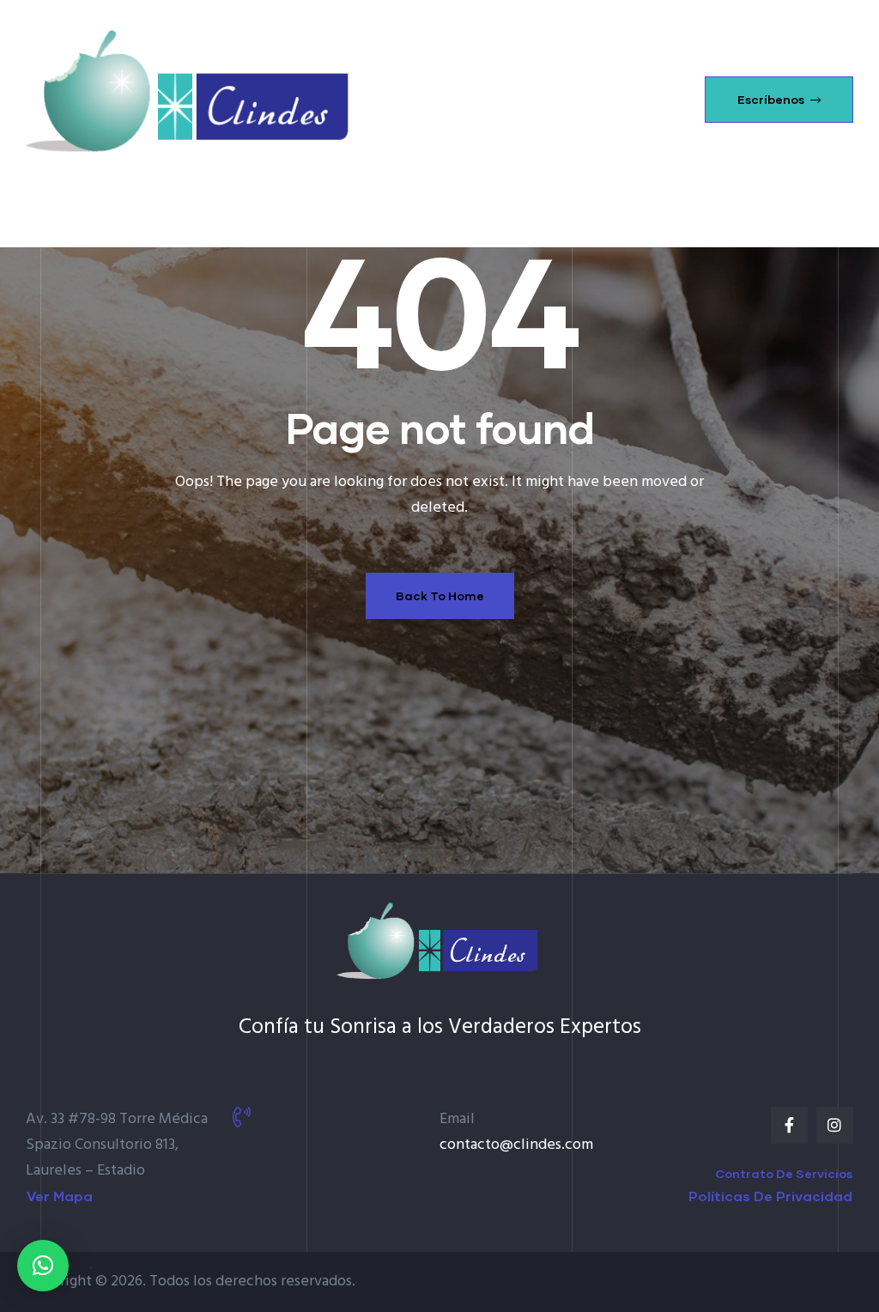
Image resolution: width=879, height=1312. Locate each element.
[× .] (43, 1265)
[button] (779, 99)
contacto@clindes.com (516, 1145)
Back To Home (440, 595)
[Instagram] (834, 1125)
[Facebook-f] (789, 1125)
